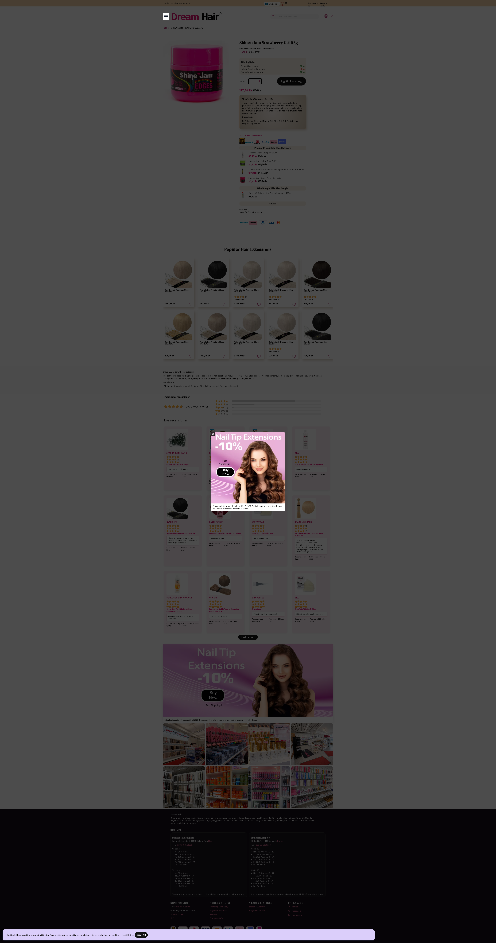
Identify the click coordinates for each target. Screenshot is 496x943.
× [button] (213, 434)
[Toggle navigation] (166, 16)
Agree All (141, 935)
